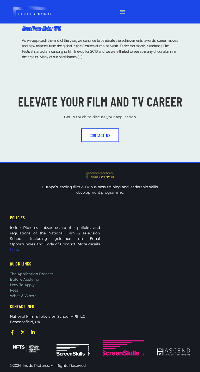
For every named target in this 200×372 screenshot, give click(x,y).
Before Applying (24, 279)
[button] (122, 12)
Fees (14, 290)
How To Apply (22, 284)
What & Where (23, 295)
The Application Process (31, 273)
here (14, 249)
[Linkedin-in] (32, 332)
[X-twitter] (22, 332)
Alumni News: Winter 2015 (41, 29)
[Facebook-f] (12, 332)
